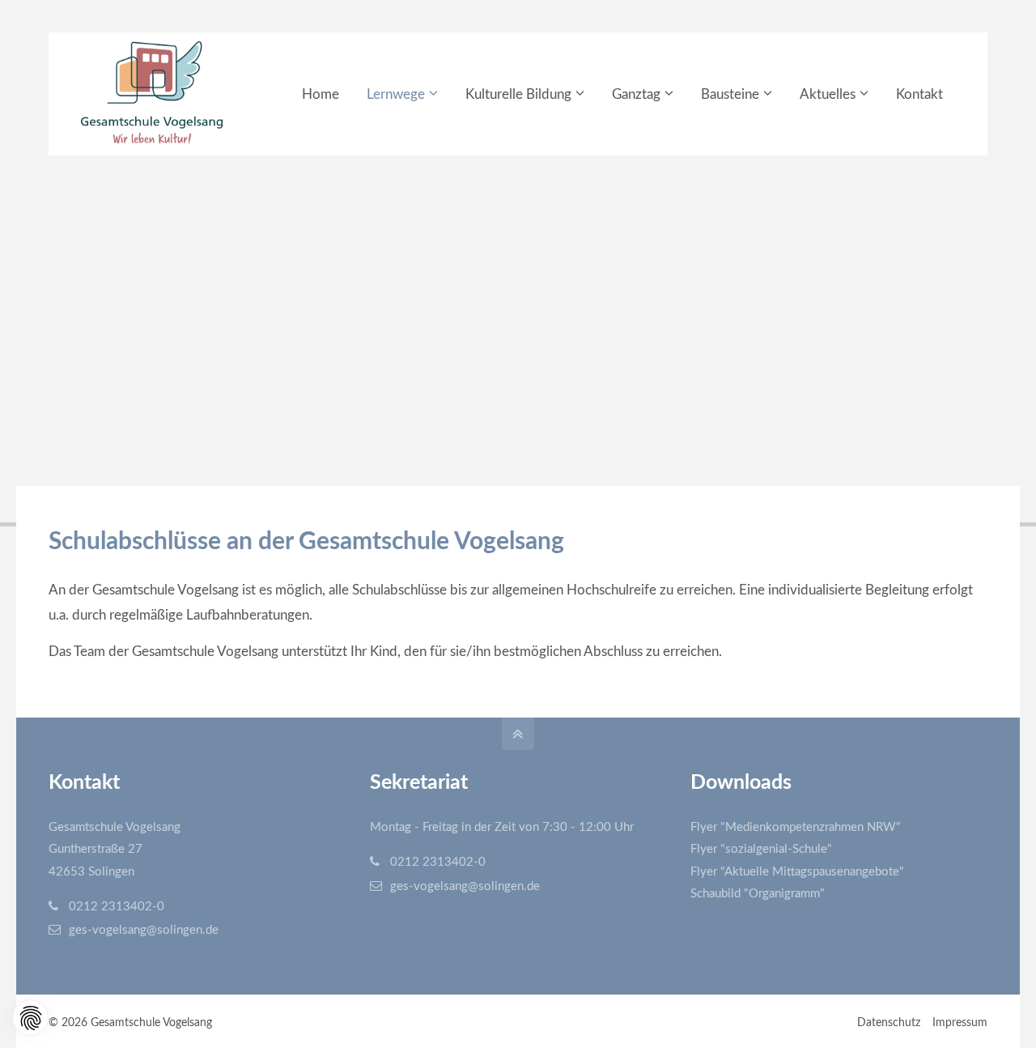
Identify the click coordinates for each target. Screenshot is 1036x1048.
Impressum (959, 1023)
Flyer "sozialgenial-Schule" (761, 849)
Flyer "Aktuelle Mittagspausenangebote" (797, 872)
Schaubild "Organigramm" (757, 894)
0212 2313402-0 (116, 907)
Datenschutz (888, 1023)
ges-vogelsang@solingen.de (144, 930)
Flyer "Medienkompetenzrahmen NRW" (795, 827)
